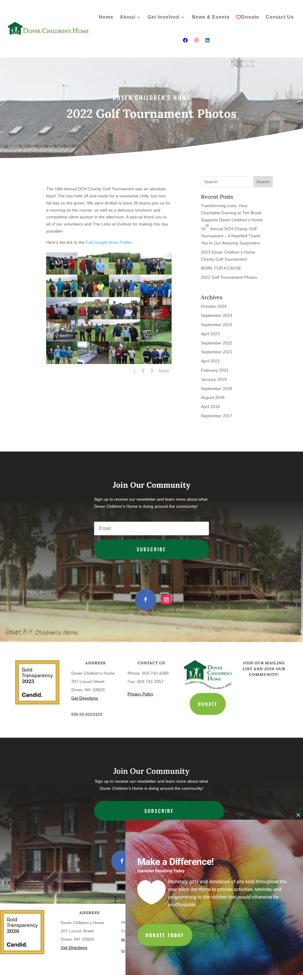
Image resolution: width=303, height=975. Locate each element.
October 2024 (214, 306)
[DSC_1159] (156, 317)
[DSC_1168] (124, 295)
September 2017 (216, 415)
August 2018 (213, 397)
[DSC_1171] (124, 362)
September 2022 (216, 343)
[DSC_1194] (156, 362)
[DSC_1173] (156, 340)
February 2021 (215, 370)
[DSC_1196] (124, 340)
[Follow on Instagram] (166, 599)
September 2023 (216, 324)
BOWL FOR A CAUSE (221, 268)
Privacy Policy (140, 694)
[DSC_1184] (62, 273)
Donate (250, 17)
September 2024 (216, 315)
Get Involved (163, 17)
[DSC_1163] (156, 273)
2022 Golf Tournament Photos (229, 277)
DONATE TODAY (165, 935)
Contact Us (280, 17)
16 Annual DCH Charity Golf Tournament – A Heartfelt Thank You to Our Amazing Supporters (230, 234)
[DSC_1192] (62, 317)
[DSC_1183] (93, 317)
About (127, 17)
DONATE (207, 704)
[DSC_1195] (93, 340)
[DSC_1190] (62, 295)
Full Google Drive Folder (108, 242)
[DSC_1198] (156, 295)
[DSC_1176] (93, 295)
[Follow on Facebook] (145, 599)
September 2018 (216, 388)
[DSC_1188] (124, 317)
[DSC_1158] (62, 340)
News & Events (211, 17)
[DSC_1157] (93, 362)
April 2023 (210, 333)
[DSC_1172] (124, 273)
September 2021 (216, 351)
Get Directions (84, 698)
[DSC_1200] (93, 273)
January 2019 (214, 379)
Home (106, 17)
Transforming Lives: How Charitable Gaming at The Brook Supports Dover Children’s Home (231, 212)
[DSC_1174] (62, 362)
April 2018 (210, 406)
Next (164, 370)
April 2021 (210, 361)
